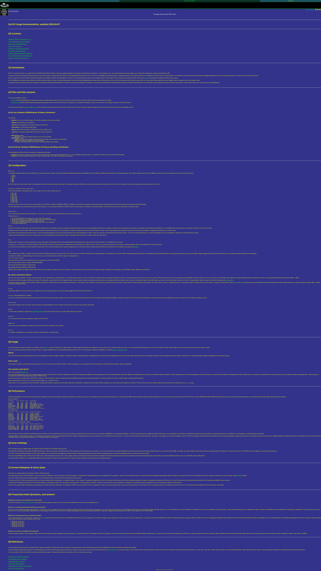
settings (47, 347)
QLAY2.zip (14, 100)
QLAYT (42, 517)
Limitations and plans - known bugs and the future (20, 53)
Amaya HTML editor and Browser (16, 563)
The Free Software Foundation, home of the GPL (20, 566)
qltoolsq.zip (27, 107)
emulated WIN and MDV (37, 311)
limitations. (136, 246)
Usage (227, 280)
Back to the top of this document (16, 568)
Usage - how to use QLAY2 (14, 46)
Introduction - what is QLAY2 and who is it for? (19, 39)
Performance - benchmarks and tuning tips (18, 48)
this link (146, 78)
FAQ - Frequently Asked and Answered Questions (20, 55)
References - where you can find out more (18, 58)
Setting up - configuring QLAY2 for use (17, 44)
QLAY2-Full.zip (15, 102)
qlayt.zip (34, 107)
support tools (25, 372)
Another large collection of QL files (16, 561)
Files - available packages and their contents (19, 41)
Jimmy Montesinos (112, 549)
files (232, 280)
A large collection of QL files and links (17, 559)
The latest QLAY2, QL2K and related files (18, 556)
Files (38, 260)
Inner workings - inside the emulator (17, 51)
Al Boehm (239, 475)
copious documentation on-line (119, 349)
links (57, 380)
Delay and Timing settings (27, 502)
